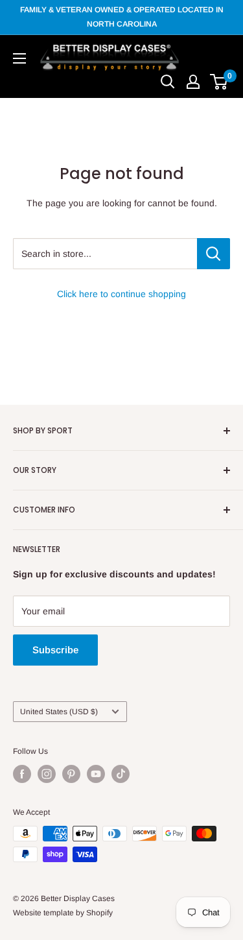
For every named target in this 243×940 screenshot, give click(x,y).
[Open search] (168, 82)
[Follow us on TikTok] (120, 774)
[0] (219, 82)
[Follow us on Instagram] (47, 774)
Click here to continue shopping (121, 294)
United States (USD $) (59, 711)
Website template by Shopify (63, 912)
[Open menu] (19, 58)
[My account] (193, 82)
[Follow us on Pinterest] (71, 774)
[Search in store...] (213, 253)
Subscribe (55, 649)
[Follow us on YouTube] (96, 774)
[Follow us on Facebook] (22, 774)
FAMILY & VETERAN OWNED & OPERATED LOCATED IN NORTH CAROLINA (122, 17)
